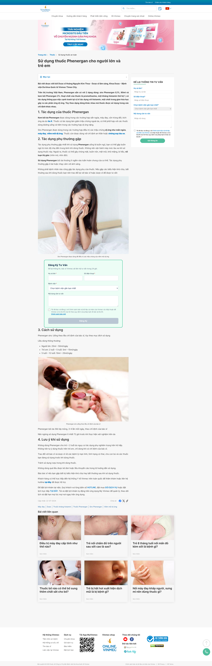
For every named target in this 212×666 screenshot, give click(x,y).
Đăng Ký (83, 321)
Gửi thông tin (153, 141)
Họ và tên (52, 274)
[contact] (206, 652)
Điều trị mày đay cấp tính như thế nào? (59, 545)
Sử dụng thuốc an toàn (67, 55)
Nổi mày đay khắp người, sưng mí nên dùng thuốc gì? (152, 590)
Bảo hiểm (68, 646)
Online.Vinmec (154, 16)
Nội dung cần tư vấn (56, 294)
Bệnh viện (52, 284)
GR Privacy (161, 664)
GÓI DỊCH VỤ (111, 487)
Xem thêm (43, 554)
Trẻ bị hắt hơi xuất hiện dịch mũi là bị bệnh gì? (104, 590)
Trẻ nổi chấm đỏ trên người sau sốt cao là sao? (103, 545)
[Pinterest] (127, 501)
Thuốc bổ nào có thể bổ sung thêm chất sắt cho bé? (58, 590)
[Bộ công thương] (157, 639)
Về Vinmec (116, 16)
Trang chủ (42, 55)
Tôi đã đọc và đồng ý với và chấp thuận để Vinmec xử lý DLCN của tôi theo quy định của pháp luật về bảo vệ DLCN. (153, 134)
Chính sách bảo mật (58, 314)
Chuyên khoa (57, 16)
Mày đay (41, 507)
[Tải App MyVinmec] (87, 644)
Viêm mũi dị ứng (110, 507)
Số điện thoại (89, 274)
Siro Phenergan (96, 507)
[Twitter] (123, 501)
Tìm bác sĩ (148, 2)
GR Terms (170, 664)
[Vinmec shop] (109, 644)
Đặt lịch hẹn (69, 650)
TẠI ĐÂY (54, 491)
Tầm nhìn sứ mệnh (50, 639)
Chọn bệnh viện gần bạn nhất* (146, 105)
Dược (49, 507)
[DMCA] (157, 645)
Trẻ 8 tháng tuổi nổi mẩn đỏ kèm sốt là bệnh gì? (150, 545)
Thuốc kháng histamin (62, 507)
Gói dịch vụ (68, 643)
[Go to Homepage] (45, 9)
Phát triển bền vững (99, 16)
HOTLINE (91, 487)
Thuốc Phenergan (80, 507)
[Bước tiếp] (130, 652)
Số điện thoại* (139, 97)
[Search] (124, 8)
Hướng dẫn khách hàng (77, 16)
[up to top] (206, 643)
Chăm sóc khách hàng (162, 2)
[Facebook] (120, 501)
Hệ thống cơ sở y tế (51, 643)
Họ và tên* (138, 88)
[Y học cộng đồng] (130, 647)
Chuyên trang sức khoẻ (134, 16)
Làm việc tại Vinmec (51, 650)
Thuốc (52, 55)
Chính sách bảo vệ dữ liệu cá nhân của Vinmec (140, 664)
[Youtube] (125, 639)
